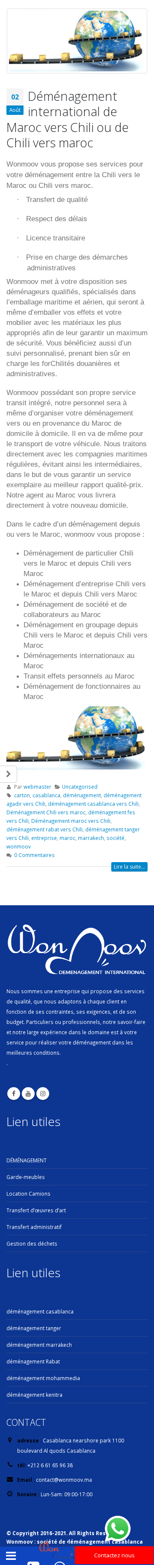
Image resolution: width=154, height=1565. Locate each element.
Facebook (13, 1093)
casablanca (46, 795)
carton (22, 795)
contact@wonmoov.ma (64, 1479)
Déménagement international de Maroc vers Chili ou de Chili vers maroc (67, 119)
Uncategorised (80, 786)
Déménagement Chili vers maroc (46, 812)
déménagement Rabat (33, 1361)
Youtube (28, 1093)
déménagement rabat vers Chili (44, 829)
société (115, 837)
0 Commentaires (34, 854)
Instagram (42, 1093)
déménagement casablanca (40, 1311)
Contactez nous (114, 1555)
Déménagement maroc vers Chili (70, 820)
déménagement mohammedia (43, 1378)
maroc (67, 837)
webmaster (37, 786)
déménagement (82, 795)
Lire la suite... (129, 866)
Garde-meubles (25, 1176)
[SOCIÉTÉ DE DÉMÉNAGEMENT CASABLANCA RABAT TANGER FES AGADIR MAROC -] (62, 1551)
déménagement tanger (33, 1328)
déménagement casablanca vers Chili (93, 803)
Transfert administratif (34, 1226)
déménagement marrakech (39, 1344)
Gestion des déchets (31, 1243)
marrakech (91, 837)
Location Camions (28, 1193)
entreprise (44, 837)
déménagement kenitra (34, 1394)
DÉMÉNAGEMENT (26, 1160)
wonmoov (18, 846)
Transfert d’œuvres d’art (36, 1210)
